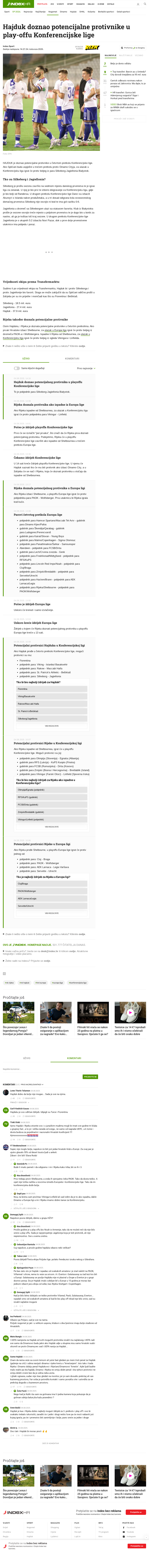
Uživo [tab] (26, 358)
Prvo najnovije (85, 368)
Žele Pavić (22, 1391)
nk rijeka (9, 983)
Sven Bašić (15, 1408)
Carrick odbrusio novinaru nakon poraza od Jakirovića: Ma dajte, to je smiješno (128, 83)
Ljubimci (54, 1536)
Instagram (131, 1536)
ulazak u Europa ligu (56, 330)
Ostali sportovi (123, 11)
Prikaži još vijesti (124, 119)
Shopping (55, 1527)
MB (6, 1338)
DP (15, 1163)
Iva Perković (15, 1316)
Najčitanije (41, 11)
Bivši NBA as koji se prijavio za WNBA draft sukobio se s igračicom (127, 107)
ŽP (15, 1391)
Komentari (72, 358)
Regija (5, 1536)
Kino (100, 1536)
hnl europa (40, 983)
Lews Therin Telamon (20, 1091)
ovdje (72, 951)
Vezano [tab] (139, 56)
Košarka (91, 11)
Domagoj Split (16, 1214)
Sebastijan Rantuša (26, 1244)
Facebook (131, 1527)
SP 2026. (16, 11)
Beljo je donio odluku (120, 63)
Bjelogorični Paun (25, 1268)
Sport (70, 4)
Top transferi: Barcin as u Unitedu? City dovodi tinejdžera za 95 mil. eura (128, 73)
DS (5, 1216)
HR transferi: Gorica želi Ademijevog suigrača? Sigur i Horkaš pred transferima (124, 95)
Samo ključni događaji (33, 368)
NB (15, 1175)
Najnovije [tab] (111, 56)
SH (5, 1358)
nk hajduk (24, 983)
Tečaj (101, 1527)
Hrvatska (7, 1532)
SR (15, 1244)
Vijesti (60, 4)
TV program (104, 1532)
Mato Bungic (16, 1336)
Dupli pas (21, 1193)
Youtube (130, 1532)
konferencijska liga (77, 983)
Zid (52, 4)
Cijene (101, 4)
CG (5, 1110)
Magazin (55, 1523)
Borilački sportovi (106, 11)
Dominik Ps (22, 1164)
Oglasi (91, 4)
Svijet (5, 1527)
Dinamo (63, 11)
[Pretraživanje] (144, 4)
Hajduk (73, 11)
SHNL (82, 11)
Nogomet (52, 11)
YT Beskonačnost (18, 1145)
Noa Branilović (23, 1175)
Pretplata (42, 4)
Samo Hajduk (16, 1357)
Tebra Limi (22, 1256)
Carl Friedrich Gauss (19, 1108)
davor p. (14, 1428)
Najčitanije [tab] (126, 56)
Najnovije (28, 11)
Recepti (77, 1532)
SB (5, 1409)
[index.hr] (18, 4)
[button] (6, 1011)
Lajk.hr (77, 1536)
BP (15, 1267)
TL (15, 1256)
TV (5, 1124)
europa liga (57, 983)
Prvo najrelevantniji (31, 1085)
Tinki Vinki (15, 1122)
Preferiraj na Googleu (134, 48)
